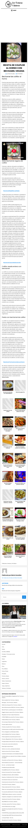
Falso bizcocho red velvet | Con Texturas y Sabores (12, 782)
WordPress (24, 826)
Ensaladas (4, 656)
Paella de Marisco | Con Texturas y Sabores (11, 719)
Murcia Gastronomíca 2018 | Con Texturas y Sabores (13, 707)
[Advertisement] (14, 26)
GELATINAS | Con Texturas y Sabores (9, 801)
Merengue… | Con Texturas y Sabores (9, 702)
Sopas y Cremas (5, 683)
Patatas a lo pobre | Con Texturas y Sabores (11, 727)
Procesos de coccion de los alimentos (10, 744)
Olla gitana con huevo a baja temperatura (10, 714)
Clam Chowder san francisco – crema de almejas (12, 762)
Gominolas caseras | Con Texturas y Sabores (11, 804)
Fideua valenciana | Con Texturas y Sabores (11, 787)
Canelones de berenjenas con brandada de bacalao (12, 753)
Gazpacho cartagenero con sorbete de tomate (12, 796)
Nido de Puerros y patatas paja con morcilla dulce (12, 709)
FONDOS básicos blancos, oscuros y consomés (11, 794)
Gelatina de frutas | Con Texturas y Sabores (11, 799)
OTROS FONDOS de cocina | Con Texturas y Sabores (12, 717)
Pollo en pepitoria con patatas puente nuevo (11, 736)
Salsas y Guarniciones (6, 681)
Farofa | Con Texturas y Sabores (8, 784)
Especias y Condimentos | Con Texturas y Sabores (12, 777)
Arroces (3, 644)
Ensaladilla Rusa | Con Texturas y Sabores (10, 769)
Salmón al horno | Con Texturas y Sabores (10, 751)
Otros (3, 666)
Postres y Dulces (5, 676)
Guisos (3, 659)
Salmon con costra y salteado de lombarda (11, 749)
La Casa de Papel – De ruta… (8, 817)
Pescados (4, 673)
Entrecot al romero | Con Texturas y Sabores (11, 772)
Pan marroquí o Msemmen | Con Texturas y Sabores (12, 722)
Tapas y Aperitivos (6, 685)
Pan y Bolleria (5, 668)
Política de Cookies (16, 824)
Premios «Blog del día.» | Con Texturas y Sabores (12, 739)
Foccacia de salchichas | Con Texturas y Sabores (12, 791)
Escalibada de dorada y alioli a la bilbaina (10, 774)
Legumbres (4, 661)
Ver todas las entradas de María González (12, 578)
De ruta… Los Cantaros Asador (8, 765)
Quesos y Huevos (5, 678)
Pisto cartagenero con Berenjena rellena (10, 731)
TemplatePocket (13, 826)
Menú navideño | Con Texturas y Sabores (10, 700)
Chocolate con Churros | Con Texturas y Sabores (12, 760)
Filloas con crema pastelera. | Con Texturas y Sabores (13, 789)
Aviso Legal (24, 824)
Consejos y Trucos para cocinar (8, 654)
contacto (15, 636)
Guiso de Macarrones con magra (8, 806)
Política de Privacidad (5, 824)
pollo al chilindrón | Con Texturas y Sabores (11, 734)
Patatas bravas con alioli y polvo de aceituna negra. (13, 729)
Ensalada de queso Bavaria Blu (8, 767)
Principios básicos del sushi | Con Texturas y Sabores (13, 741)
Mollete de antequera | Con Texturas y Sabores (11, 705)
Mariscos (4, 663)
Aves (3, 646)
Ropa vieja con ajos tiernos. (7, 746)
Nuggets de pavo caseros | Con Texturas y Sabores (12, 712)
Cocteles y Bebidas (6, 651)
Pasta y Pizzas (5, 671)
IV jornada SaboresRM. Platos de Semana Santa (12, 815)
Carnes (3, 649)
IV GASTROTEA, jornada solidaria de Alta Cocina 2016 (13, 812)
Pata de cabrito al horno (7, 724)
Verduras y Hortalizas (11, 563)
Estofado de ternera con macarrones (10, 779)
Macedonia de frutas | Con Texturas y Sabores (11, 820)
